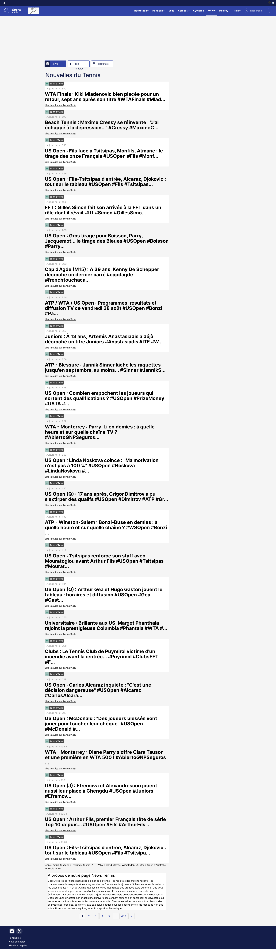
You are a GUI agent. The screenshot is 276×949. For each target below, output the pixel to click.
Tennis (211, 10)
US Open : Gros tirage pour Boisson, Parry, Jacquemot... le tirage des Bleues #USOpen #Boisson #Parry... (107, 241)
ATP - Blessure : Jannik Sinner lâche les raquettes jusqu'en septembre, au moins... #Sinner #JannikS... (105, 367)
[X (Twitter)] (19, 931)
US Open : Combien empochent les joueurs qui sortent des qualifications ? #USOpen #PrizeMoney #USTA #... (104, 398)
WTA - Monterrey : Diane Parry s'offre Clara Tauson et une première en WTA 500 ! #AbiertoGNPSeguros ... (105, 757)
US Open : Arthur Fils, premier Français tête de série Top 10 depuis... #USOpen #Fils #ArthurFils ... (105, 821)
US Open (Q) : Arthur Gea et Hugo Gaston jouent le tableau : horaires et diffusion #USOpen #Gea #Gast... (103, 594)
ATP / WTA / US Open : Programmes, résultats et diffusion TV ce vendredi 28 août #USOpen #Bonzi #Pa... (103, 308)
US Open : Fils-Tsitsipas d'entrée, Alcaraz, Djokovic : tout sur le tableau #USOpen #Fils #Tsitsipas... (105, 181)
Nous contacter (17, 941)
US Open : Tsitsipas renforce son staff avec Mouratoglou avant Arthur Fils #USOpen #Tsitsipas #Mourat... (104, 561)
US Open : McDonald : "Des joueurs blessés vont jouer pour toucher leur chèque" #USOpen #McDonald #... (101, 723)
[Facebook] (12, 931)
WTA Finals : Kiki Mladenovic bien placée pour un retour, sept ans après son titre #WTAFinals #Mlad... (105, 96)
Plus (236, 10)
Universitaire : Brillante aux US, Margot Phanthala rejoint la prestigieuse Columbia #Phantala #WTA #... (106, 625)
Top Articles (79, 64)
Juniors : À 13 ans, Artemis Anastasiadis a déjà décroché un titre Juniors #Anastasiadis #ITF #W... (104, 338)
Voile (171, 10)
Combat (183, 10)
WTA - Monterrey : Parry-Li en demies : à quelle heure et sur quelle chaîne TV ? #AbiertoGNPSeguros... (100, 432)
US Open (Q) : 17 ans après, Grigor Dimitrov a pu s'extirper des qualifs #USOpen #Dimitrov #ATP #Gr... (106, 496)
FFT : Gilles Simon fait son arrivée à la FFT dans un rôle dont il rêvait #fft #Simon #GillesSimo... (103, 210)
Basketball (140, 10)
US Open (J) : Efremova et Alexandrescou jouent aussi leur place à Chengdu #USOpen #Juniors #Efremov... (101, 791)
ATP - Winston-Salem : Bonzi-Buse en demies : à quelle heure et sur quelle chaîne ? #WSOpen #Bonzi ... (106, 527)
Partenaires (15, 937)
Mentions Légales (18, 945)
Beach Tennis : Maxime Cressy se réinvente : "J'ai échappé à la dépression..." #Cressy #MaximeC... (102, 124)
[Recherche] (247, 11)
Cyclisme (198, 10)
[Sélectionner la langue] (271, 2)
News (54, 63)
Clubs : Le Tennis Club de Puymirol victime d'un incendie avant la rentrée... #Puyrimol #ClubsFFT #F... (101, 656)
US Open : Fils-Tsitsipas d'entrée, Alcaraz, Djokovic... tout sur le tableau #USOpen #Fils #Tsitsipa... (106, 850)
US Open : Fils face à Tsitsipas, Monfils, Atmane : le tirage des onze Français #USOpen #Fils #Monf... (104, 153)
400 (123, 916)
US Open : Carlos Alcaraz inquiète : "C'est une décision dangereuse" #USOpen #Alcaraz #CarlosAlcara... (98, 690)
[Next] (131, 916)
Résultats (103, 63)
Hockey (223, 10)
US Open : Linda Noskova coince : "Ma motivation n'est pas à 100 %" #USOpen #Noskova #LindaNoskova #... (102, 465)
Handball (157, 10)
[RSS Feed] (4, 3)
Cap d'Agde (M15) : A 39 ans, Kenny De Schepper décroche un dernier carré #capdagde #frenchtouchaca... (102, 274)
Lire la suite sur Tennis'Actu (60, 105)
